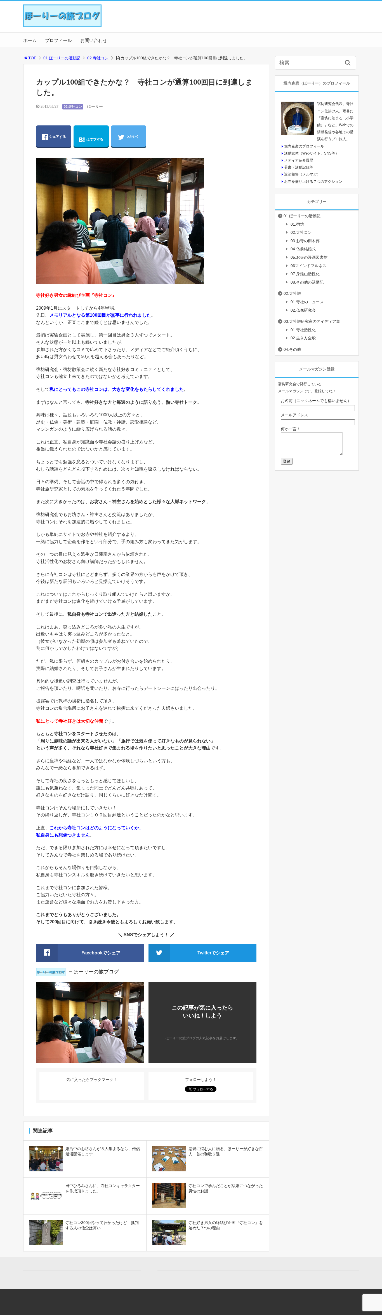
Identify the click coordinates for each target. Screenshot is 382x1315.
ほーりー (95, 106)
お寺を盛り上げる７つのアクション (313, 181)
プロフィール (58, 40)
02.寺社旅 (292, 293)
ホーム (30, 40)
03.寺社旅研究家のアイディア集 (312, 321)
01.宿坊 (297, 224)
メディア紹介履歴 (298, 160)
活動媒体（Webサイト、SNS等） (311, 153)
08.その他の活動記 (307, 282)
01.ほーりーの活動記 (61, 58)
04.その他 (292, 349)
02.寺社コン (98, 58)
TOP (32, 58)
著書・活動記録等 (298, 167)
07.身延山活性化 (305, 274)
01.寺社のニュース (307, 302)
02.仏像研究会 (303, 310)
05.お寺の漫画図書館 (309, 257)
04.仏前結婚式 (303, 249)
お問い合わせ (93, 40)
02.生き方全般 (303, 338)
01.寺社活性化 (303, 330)
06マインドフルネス (308, 265)
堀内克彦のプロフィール (304, 146)
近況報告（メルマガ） (302, 174)
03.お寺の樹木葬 (305, 241)
